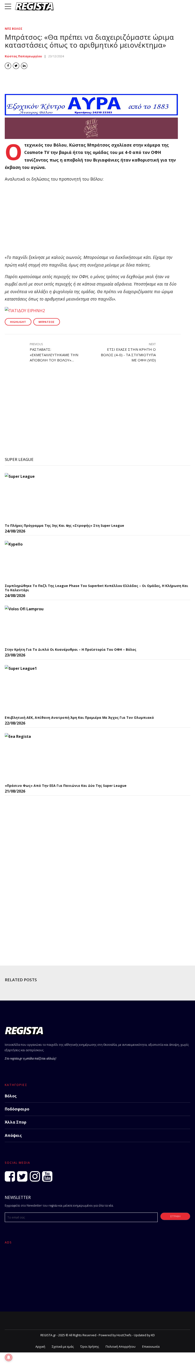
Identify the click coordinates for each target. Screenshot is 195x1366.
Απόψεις (13, 1135)
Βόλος (11, 1096)
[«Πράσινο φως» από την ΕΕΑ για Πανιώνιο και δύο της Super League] (40, 757)
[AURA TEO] (91, 114)
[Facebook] (10, 1176)
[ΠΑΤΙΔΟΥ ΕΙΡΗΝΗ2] (25, 310)
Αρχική (40, 1347)
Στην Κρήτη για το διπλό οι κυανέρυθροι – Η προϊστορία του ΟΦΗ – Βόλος (70, 649)
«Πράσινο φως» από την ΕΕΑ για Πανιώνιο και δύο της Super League (66, 785)
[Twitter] (22, 1176)
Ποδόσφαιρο (17, 1109)
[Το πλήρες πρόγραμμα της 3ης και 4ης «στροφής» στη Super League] (40, 497)
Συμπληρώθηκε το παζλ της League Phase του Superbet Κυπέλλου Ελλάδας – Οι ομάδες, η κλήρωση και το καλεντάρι (96, 587)
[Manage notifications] (8, 1357)
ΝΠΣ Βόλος (13, 29)
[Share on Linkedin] (24, 66)
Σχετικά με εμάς (63, 1347)
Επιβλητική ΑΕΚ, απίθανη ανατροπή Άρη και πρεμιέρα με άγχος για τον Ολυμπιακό (79, 717)
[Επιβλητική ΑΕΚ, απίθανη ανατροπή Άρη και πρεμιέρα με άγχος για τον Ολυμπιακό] (40, 689)
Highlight (18, 322)
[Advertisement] (93, 220)
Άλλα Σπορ (15, 1122)
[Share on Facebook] (8, 66)
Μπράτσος (46, 322)
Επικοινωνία (151, 1347)
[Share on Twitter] (16, 66)
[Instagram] (35, 1176)
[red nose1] (91, 137)
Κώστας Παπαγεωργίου (23, 56)
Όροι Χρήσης (89, 1347)
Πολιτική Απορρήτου (121, 1347)
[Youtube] (47, 1176)
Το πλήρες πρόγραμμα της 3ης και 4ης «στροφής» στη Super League (64, 525)
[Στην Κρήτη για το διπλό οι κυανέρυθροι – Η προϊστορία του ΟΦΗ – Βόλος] (40, 625)
